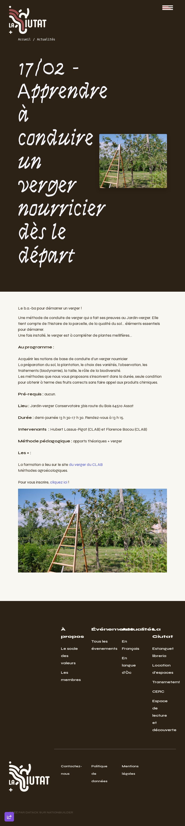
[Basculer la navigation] (167, 7)
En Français (130, 645)
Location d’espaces (160, 669)
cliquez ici (58, 482)
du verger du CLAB (86, 464)
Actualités (46, 39)
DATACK (32, 812)
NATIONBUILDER (60, 812)
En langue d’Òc (129, 665)
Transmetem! (160, 682)
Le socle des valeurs (69, 655)
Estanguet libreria (160, 652)
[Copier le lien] (9, 754)
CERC (158, 691)
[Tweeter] (9, 780)
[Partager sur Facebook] (9, 793)
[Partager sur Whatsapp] (9, 806)
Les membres (69, 676)
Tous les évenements (99, 645)
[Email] (9, 767)
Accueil (24, 39)
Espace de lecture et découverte (160, 715)
